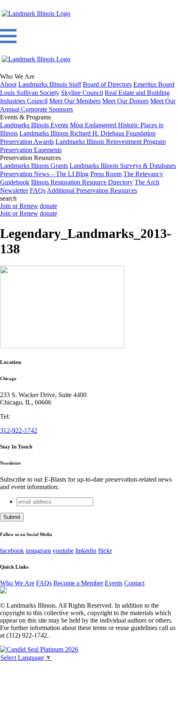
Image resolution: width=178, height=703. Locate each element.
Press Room (106, 173)
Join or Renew (19, 205)
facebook (12, 550)
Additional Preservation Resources (92, 190)
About (8, 84)
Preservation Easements (31, 149)
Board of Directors (107, 84)
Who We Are (17, 583)
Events (114, 583)
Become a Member (78, 583)
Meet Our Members (75, 100)
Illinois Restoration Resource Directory (82, 182)
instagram (38, 550)
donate (48, 205)
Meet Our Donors (125, 100)
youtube (63, 550)
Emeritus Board (153, 84)
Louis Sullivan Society (29, 92)
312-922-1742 (18, 430)
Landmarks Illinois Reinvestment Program (110, 141)
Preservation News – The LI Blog (44, 173)
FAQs (38, 190)
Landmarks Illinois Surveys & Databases (123, 165)
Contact (134, 583)
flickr (105, 550)
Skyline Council (82, 92)
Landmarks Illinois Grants (34, 165)
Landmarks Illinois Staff (49, 84)
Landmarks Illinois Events (34, 124)
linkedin (85, 550)
